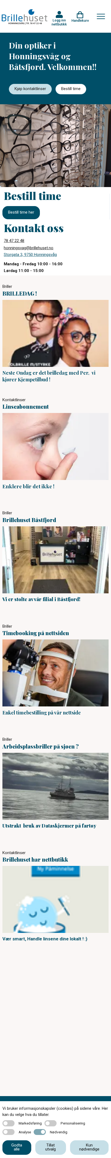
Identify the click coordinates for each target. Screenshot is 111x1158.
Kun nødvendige (89, 1147)
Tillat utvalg (50, 1147)
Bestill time (71, 88)
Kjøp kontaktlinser (30, 88)
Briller (7, 286)
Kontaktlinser (14, 399)
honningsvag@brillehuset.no (28, 247)
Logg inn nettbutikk (59, 22)
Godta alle (16, 1147)
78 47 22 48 (14, 240)
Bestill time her (21, 212)
